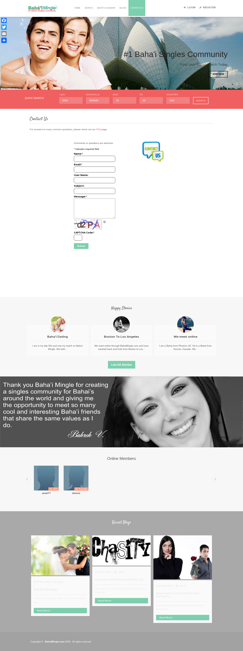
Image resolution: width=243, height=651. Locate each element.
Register (209, 7)
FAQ (98, 129)
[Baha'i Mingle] (42, 8)
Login (191, 7)
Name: (78, 153)
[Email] (4, 33)
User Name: (81, 175)
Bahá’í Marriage (45, 589)
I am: (62, 94)
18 (117, 100)
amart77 (46, 493)
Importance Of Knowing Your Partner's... (178, 594)
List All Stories (121, 364)
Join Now (218, 74)
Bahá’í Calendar (106, 8)
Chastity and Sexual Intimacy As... (120, 579)
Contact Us (137, 8)
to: (141, 94)
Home (77, 8)
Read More (43, 610)
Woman (93, 100)
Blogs (123, 8)
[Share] (4, 40)
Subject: (79, 186)
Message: (80, 196)
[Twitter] (4, 27)
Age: (115, 94)
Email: (78, 164)
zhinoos (76, 493)
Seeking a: (93, 94)
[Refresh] (104, 221)
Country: (172, 94)
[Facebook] (4, 20)
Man (65, 100)
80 (144, 100)
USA (172, 100)
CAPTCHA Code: (84, 232)
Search (89, 8)
